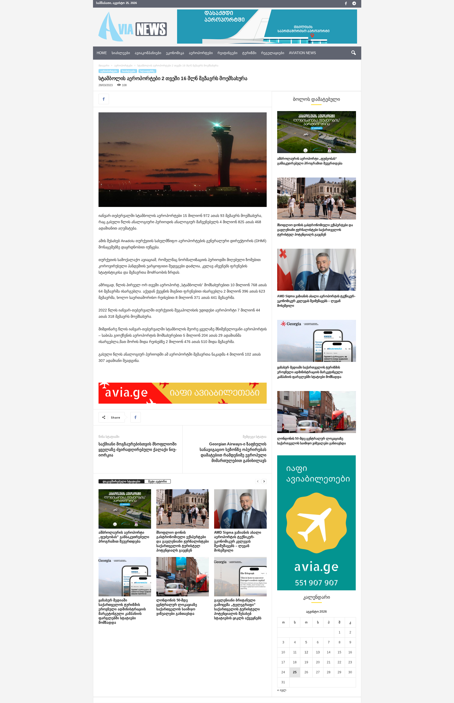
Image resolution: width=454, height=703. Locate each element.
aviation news (302, 53)
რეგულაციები (272, 53)
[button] (353, 53)
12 (306, 652)
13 (318, 652)
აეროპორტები (201, 53)
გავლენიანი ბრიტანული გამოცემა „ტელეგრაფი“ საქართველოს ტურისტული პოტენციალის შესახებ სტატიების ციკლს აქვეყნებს (237, 609)
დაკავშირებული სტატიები (121, 481)
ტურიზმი (249, 53)
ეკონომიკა (175, 53)
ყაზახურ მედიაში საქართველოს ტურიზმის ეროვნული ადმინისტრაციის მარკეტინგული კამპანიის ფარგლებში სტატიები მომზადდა (310, 372)
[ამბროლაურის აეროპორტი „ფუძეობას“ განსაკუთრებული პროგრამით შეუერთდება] (125, 509)
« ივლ (281, 690)
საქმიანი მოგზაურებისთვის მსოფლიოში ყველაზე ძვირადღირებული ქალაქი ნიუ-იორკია (138, 449)
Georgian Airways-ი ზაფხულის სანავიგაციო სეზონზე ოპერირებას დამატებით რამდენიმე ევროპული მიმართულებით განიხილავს (233, 452)
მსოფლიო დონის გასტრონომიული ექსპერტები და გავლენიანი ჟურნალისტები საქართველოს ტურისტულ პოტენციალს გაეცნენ (182, 541)
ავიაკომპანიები (148, 53)
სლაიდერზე (147, 71)
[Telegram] (354, 4)
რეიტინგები (228, 53)
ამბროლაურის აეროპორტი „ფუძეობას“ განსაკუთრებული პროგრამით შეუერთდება (124, 536)
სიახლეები (121, 53)
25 (295, 672)
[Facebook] (346, 4)
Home (102, 53)
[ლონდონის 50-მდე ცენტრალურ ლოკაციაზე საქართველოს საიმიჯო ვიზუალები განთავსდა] (182, 576)
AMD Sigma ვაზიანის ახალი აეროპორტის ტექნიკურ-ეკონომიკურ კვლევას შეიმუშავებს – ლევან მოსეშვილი (237, 541)
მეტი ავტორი (157, 481)
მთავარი (104, 65)
